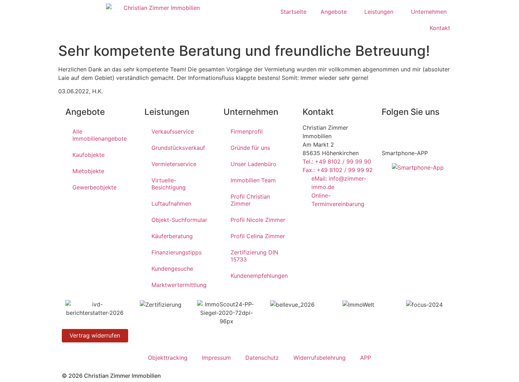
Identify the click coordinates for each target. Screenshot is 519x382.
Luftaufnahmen (171, 203)
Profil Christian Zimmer (250, 200)
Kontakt (440, 27)
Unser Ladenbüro (253, 164)
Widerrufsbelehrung (319, 357)
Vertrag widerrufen (95, 335)
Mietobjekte (88, 171)
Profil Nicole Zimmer (258, 219)
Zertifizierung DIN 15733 (254, 256)
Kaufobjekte (88, 154)
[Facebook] (390, 132)
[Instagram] (429, 132)
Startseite (293, 11)
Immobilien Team (253, 180)
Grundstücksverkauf (178, 147)
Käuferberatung (172, 236)
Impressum (216, 357)
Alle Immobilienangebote (99, 135)
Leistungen (378, 11)
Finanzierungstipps (176, 252)
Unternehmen (429, 11)
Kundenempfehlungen (259, 275)
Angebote (334, 11)
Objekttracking (167, 357)
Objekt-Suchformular (179, 219)
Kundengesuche (172, 268)
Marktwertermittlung (179, 284)
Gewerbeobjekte (94, 187)
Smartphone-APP (405, 153)
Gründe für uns (250, 147)
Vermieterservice (173, 164)
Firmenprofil (247, 131)
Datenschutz (262, 357)
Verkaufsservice (172, 131)
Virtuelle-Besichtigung (168, 184)
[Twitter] (410, 132)
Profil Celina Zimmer (258, 236)
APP (365, 357)
